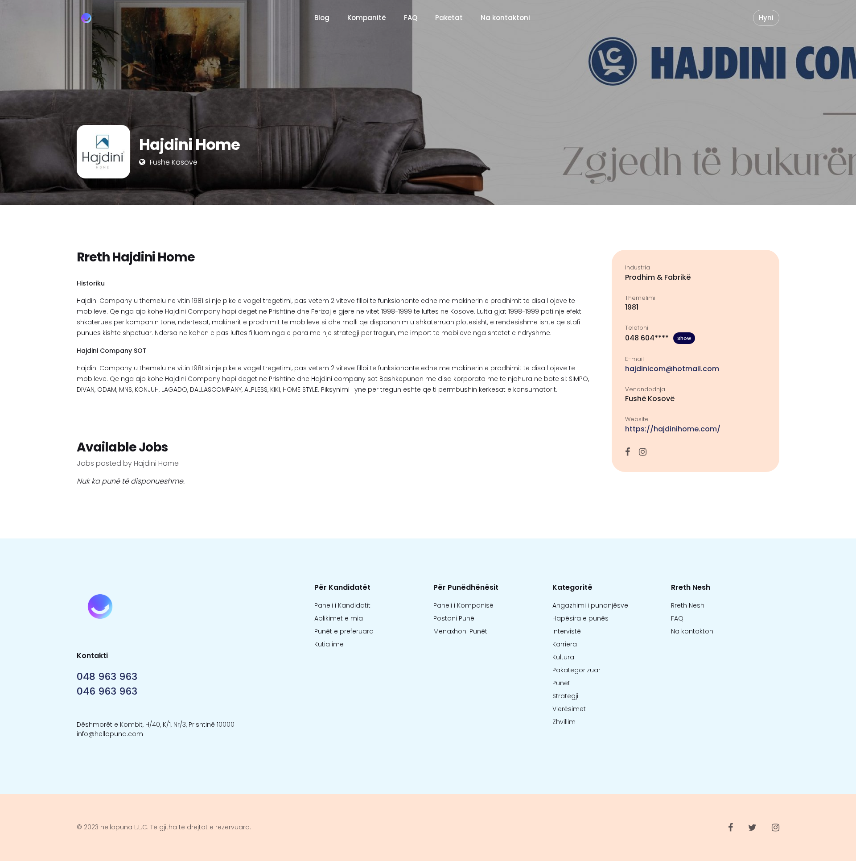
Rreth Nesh (687, 605)
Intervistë (566, 631)
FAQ (410, 17)
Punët (561, 683)
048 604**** (658, 338)
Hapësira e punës (580, 618)
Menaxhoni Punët (460, 631)
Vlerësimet (569, 708)
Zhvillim (564, 721)
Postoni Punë (453, 618)
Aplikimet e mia (338, 618)
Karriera (564, 644)
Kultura (563, 657)
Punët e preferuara (344, 631)
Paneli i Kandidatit (342, 605)
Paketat (449, 17)
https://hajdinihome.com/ (672, 429)
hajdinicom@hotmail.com (672, 369)
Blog (321, 17)
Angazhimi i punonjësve (590, 605)
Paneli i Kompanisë (463, 605)
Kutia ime (329, 644)
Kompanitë (366, 17)
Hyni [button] (766, 17)
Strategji (565, 695)
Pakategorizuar (576, 670)
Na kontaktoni (505, 17)
